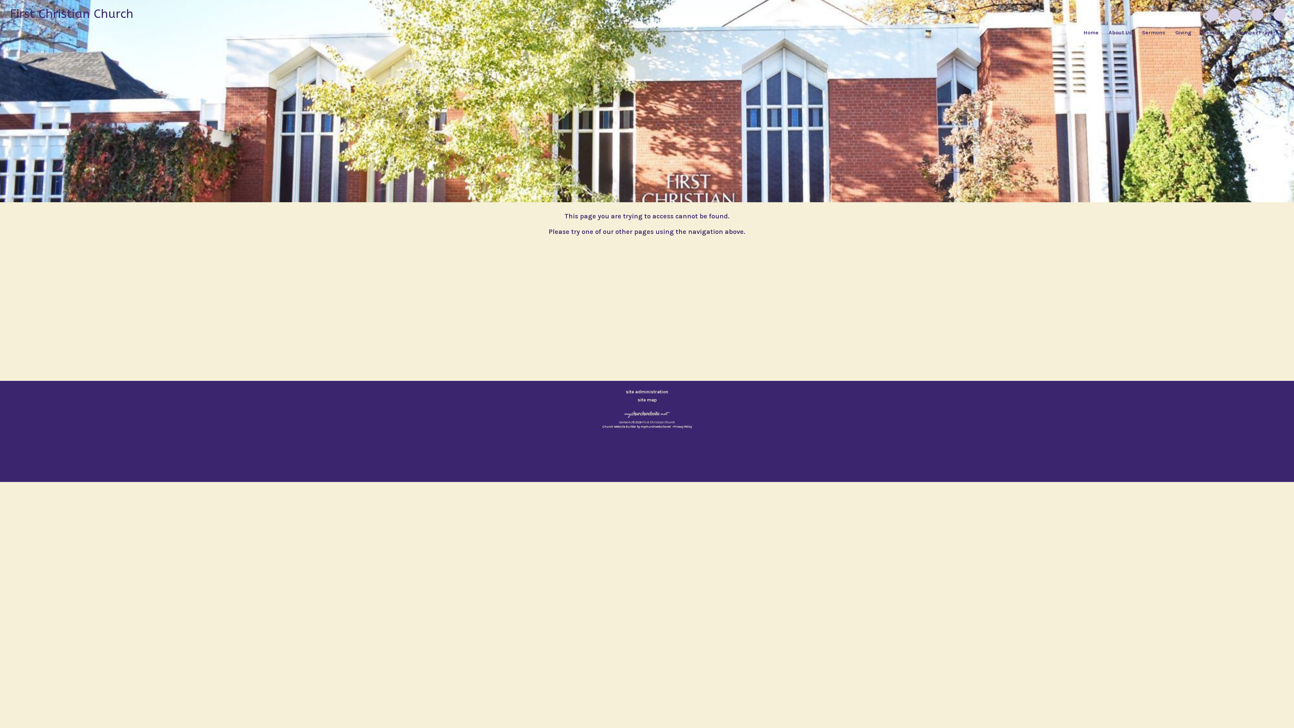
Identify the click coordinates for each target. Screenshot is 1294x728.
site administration (647, 392)
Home (1091, 32)
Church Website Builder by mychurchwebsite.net (637, 426)
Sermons (1153, 32)
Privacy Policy (682, 426)
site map (647, 400)
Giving (1183, 32)
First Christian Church (71, 14)
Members (1213, 32)
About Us (1120, 32)
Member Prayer (1255, 32)
